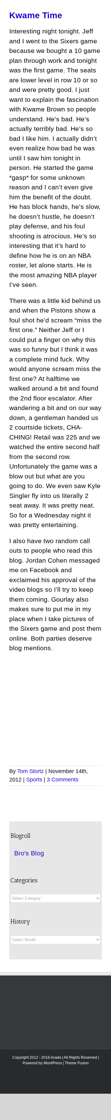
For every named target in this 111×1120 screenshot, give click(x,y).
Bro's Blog (29, 853)
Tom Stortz (30, 771)
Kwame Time (35, 15)
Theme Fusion (77, 1063)
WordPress (52, 1063)
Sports (34, 779)
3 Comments (62, 779)
